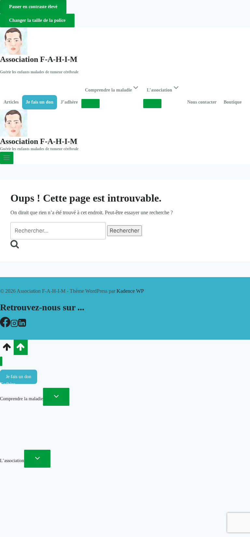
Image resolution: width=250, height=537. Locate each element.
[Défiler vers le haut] (7, 349)
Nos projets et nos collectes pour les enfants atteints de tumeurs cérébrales (67, 446)
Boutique (233, 102)
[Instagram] (14, 325)
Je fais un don (39, 102)
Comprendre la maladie (21, 398)
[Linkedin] (22, 325)
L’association (12, 460)
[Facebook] (5, 325)
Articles (11, 102)
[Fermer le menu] (1, 361)
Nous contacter (201, 102)
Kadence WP (130, 291)
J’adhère (69, 102)
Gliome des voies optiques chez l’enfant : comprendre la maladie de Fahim (69, 507)
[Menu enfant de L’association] (152, 103)
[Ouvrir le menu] (6, 158)
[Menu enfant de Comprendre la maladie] (90, 103)
